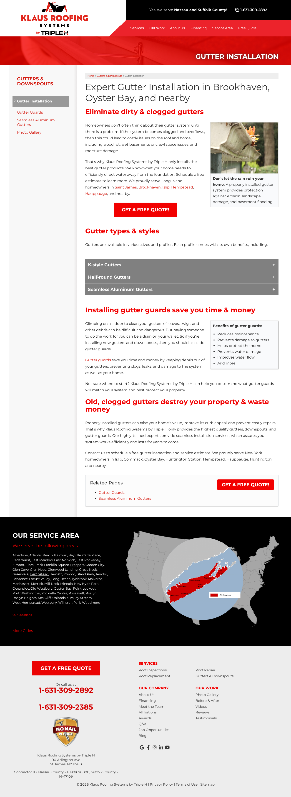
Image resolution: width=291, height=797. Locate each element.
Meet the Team (151, 706)
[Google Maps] (142, 747)
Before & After (207, 700)
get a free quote (66, 668)
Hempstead (182, 187)
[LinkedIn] (161, 747)
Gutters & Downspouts (35, 81)
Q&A (142, 724)
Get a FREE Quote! (245, 484)
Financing (199, 28)
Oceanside (21, 588)
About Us (177, 28)
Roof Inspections (153, 670)
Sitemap (207, 784)
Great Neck (88, 570)
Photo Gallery (29, 132)
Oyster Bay (63, 588)
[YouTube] (167, 747)
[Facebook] (148, 747)
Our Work (157, 28)
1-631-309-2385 (66, 707)
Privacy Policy (161, 784)
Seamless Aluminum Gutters (120, 289)
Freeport (77, 565)
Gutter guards (98, 360)
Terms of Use (187, 784)
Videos (201, 706)
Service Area (222, 28)
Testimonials (206, 718)
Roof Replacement (154, 676)
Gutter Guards (112, 492)
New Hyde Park (86, 584)
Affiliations (147, 712)
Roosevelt (76, 593)
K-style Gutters (104, 264)
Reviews (202, 712)
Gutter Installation (34, 101)
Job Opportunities (154, 730)
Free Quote (247, 28)
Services (137, 28)
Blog (142, 735)
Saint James (126, 187)
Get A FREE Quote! (145, 209)
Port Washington (26, 593)
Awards (145, 718)
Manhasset (21, 584)
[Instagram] (154, 747)
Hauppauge (96, 193)
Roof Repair (205, 670)
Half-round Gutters (109, 277)
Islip (166, 187)
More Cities (23, 631)
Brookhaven (149, 187)
